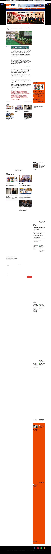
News (28, 8)
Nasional (13, 8)
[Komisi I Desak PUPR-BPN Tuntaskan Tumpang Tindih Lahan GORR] (28, 115)
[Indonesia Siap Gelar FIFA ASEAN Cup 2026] (41, 453)
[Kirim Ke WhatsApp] (31, 101)
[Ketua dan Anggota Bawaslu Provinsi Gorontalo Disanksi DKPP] (42, 391)
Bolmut (26, 49)
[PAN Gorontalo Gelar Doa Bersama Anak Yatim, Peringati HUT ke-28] (19, 107)
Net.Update (31, 8)
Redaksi (31, 550)
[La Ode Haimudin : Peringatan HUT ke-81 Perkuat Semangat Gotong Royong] (42, 192)
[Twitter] (36, 548)
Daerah (10, 8)
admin (8, 29)
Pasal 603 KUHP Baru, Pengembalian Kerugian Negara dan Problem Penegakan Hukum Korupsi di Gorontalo (23, 0)
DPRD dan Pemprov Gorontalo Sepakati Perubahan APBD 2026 (19, 96)
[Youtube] (40, 548)
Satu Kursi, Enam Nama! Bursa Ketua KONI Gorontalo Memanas (19, 91)
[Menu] (6, 2)
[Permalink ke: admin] (6, 29)
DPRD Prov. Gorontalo (18, 8)
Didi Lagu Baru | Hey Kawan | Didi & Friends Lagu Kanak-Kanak (38, 235)
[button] (43, 2)
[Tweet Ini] (26, 101)
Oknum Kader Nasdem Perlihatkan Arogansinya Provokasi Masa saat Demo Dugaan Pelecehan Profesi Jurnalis (42, 361)
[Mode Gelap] (44, 2)
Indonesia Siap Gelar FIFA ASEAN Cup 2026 (41, 482)
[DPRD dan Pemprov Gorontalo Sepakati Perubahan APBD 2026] (19, 141)
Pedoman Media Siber (22, 550)
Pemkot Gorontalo (24, 8)
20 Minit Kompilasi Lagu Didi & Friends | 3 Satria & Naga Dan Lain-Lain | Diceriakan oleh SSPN (39, 238)
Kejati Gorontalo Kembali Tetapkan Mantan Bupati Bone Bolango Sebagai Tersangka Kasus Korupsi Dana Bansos (35, 420)
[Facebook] (34, 548)
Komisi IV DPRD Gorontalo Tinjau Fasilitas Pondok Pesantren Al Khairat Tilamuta (39, 227)
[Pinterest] (37, 548)
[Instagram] (38, 548)
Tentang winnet (28, 550)
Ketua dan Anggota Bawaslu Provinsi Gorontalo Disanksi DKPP (41, 420)
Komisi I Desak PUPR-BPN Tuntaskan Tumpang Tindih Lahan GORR (19, 97)
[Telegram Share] (29, 101)
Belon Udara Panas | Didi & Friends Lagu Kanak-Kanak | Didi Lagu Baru (39, 233)
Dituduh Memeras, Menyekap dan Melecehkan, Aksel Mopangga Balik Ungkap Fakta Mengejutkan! (35, 302)
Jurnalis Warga (35, 8)
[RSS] (44, 548)
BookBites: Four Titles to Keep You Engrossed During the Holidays (38, 230)
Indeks (15, 550)
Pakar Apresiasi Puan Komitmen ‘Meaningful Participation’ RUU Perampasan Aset (35, 541)
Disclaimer (34, 550)
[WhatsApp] (41, 548)
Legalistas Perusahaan (10, 550)
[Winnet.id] (10, 5)
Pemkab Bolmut (18, 99)
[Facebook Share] (25, 101)
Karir (37, 550)
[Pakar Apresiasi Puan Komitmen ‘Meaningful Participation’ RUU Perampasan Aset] (35, 512)
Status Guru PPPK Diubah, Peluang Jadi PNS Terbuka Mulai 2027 (19, 95)
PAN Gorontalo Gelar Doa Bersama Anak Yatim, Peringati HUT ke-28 (19, 92)
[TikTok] (43, 548)
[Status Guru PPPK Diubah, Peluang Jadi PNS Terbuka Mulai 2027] (10, 115)
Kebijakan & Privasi (41, 550)
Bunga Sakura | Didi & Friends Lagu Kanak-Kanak (38, 241)
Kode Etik (17, 550)
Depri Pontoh (13, 99)
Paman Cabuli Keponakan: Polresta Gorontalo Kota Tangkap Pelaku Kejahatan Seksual (41, 251)
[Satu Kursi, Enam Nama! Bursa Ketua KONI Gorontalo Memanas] (10, 107)
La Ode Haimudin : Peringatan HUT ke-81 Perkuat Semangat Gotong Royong (42, 222)
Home (7, 8)
